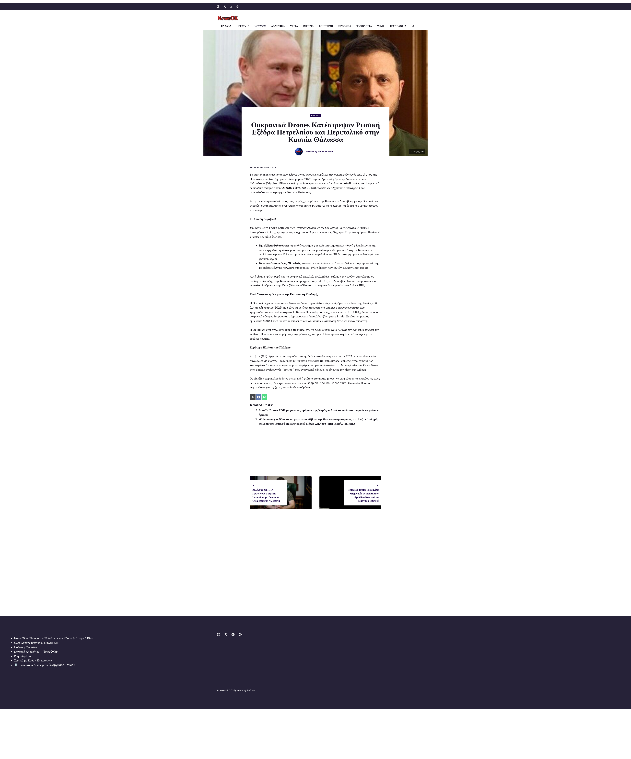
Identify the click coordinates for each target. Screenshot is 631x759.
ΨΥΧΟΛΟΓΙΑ (364, 26)
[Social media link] (218, 6)
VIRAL (380, 26)
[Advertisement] (315, 453)
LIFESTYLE (243, 26)
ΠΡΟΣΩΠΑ (344, 26)
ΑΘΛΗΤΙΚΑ (278, 26)
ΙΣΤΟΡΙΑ (308, 26)
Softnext (251, 690)
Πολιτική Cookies (25, 647)
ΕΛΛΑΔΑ (226, 26)
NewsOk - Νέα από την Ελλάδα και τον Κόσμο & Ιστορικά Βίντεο (54, 638)
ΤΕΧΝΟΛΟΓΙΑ (398, 26)
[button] (411, 26)
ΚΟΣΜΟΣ (260, 26)
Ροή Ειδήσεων (22, 656)
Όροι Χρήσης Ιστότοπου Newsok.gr (36, 643)
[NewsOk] (228, 18)
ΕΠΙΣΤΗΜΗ (326, 26)
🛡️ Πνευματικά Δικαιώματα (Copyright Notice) (44, 665)
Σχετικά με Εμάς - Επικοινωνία (33, 660)
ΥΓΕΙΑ (294, 26)
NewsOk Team (325, 151)
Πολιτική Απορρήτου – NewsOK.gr (36, 651)
